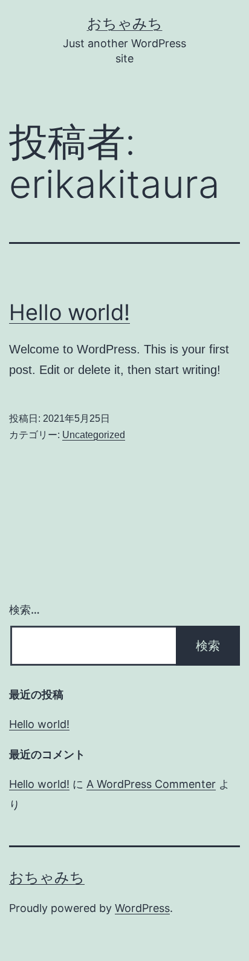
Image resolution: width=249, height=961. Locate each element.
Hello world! (69, 312)
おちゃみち (125, 23)
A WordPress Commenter (151, 784)
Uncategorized (93, 435)
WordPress (142, 908)
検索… (24, 609)
